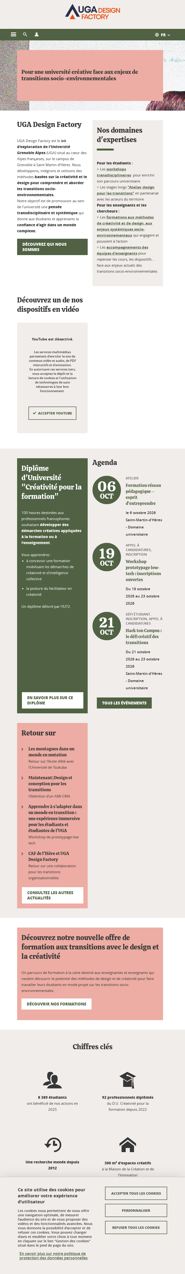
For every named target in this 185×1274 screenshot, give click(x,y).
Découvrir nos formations (56, 1004)
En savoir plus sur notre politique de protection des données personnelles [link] (54, 1255)
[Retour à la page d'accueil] (92, 11)
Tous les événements (124, 703)
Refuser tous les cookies (136, 1227)
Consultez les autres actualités (50, 895)
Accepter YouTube (55, 413)
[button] (25, 34)
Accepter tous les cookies (136, 1193)
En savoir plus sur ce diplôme (50, 700)
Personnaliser (136, 1210)
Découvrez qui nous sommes (44, 246)
